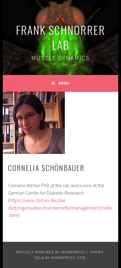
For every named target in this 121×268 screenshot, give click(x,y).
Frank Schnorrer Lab (60, 37)
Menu (64, 83)
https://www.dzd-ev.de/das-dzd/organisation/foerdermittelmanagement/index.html (60, 207)
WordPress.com (69, 257)
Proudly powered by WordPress (50, 252)
